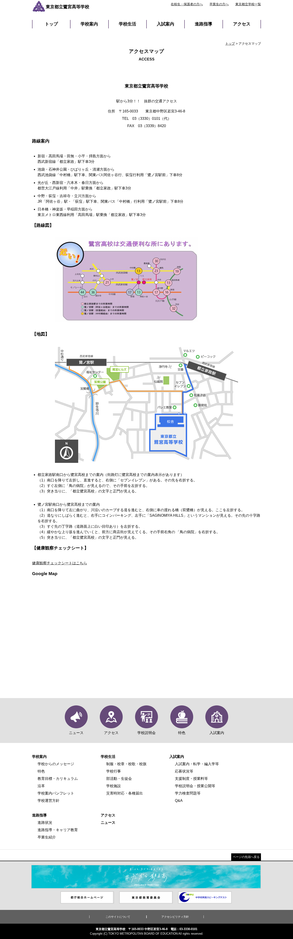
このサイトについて (118, 916)
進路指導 (203, 24)
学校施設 (113, 786)
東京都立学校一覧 (248, 4)
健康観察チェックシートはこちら (59, 563)
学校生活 (127, 24)
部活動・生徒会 (119, 779)
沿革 (41, 786)
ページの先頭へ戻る (246, 857)
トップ (51, 24)
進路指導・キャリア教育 (58, 830)
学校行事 (113, 771)
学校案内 (89, 24)
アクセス (241, 24)
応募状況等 (184, 771)
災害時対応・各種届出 (124, 793)
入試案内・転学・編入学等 (197, 764)
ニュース (108, 822)
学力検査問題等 (188, 793)
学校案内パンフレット (56, 793)
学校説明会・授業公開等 (195, 786)
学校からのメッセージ (56, 764)
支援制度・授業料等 (191, 779)
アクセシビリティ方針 (175, 916)
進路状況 (45, 822)
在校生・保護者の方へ (187, 4)
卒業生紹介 (47, 837)
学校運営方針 (49, 801)
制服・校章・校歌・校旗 (126, 764)
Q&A (179, 801)
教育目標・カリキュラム (58, 779)
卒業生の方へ (219, 4)
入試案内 (165, 24)
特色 (41, 771)
